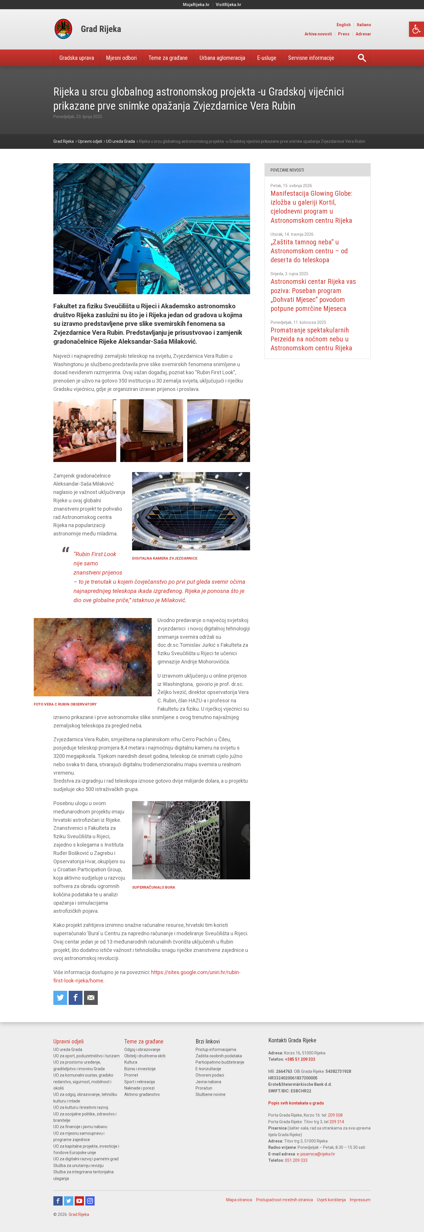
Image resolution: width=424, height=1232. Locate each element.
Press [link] (344, 34)
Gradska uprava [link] (76, 57)
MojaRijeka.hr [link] (196, 4)
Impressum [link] (360, 1199)
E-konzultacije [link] (208, 1068)
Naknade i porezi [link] (139, 1088)
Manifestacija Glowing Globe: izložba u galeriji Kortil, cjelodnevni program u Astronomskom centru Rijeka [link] (311, 207)
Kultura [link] (130, 1062)
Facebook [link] (58, 1201)
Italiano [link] (364, 24)
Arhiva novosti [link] (318, 34)
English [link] (344, 24)
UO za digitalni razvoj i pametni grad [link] (86, 1159)
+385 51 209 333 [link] (300, 1059)
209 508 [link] (335, 1115)
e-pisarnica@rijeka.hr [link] (316, 1154)
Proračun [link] (204, 1088)
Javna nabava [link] (208, 1081)
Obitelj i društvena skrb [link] (145, 1056)
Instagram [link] (90, 1201)
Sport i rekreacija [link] (139, 1081)
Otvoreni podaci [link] (210, 1075)
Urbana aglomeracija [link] (222, 57)
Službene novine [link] (211, 1094)
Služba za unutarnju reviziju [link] (78, 1165)
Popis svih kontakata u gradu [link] (296, 1103)
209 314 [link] (336, 1121)
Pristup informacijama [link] (216, 1049)
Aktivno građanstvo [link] (142, 1094)
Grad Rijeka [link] (79, 1214)
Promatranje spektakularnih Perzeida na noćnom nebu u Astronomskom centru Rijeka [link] (311, 339)
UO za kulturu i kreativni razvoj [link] (80, 1107)
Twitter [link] (68, 1201)
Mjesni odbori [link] (121, 57)
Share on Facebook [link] (75, 998)
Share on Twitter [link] (60, 998)
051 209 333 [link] (296, 1160)
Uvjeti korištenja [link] (331, 1199)
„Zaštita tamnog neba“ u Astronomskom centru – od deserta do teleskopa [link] (309, 251)
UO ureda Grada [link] (67, 1049)
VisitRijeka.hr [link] (228, 4)
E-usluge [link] (266, 57)
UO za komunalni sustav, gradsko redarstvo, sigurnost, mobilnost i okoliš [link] (83, 1081)
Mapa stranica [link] (239, 1199)
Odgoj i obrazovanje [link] (142, 1049)
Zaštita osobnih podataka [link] (219, 1056)
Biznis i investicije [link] (140, 1068)
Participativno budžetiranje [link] (220, 1062)
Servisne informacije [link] (311, 57)
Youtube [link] (79, 1201)
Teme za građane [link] (168, 57)
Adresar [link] (363, 34)
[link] (416, 29)
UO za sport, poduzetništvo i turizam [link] (86, 1056)
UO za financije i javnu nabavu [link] (80, 1126)
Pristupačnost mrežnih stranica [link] (284, 1199)
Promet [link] (131, 1075)
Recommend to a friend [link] (91, 998)
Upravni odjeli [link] (68, 1041)
